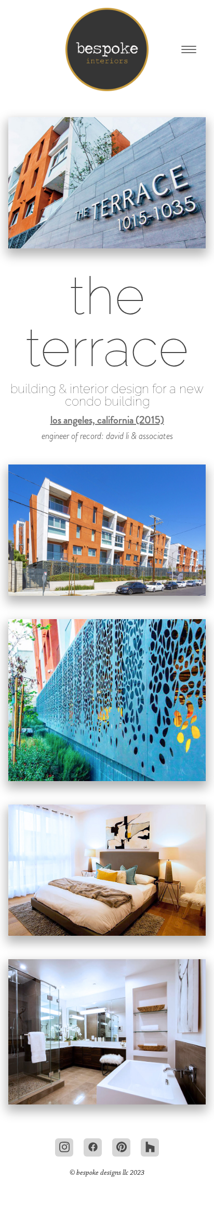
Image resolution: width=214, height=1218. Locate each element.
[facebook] (93, 1147)
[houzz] (150, 1147)
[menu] (188, 49)
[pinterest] (121, 1147)
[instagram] (64, 1147)
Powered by (107, 1193)
